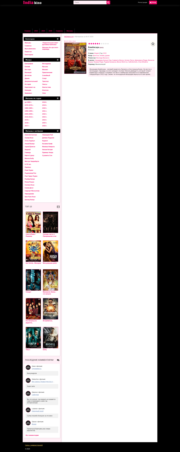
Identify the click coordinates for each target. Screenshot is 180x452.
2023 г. (44, 117)
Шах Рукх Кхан (30, 197)
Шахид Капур (29, 200)
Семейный (46, 75)
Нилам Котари (47, 149)
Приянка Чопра (47, 152)
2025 (43, 31)
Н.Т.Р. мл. (28, 164)
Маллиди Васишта (102, 58)
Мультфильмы (30, 49)
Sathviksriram (132, 62)
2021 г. (44, 111)
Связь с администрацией (34, 445)
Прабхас (28, 167)
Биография (29, 64)
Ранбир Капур (30, 179)
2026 (50, 31)
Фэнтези (45, 90)
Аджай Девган (30, 147)
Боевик (27, 66)
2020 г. (44, 108)
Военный (28, 72)
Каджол (45, 141)
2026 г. (44, 126)
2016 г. (27, 123)
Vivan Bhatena (143, 62)
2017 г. (27, 126)
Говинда (28, 152)
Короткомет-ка (30, 87)
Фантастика (46, 87)
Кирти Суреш (29, 155)
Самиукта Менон (118, 60)
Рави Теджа (29, 170)
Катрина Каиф (47, 144)
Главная (27, 31)
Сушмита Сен (47, 155)
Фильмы (69, 31)
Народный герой (37, 411)
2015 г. (27, 120)
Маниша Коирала (48, 147)
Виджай (27, 149)
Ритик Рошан (29, 182)
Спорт (44, 78)
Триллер (45, 81)
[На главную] (35, 2)
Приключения (47, 72)
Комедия (28, 90)
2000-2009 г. (29, 114)
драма (107, 55)
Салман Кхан (29, 185)
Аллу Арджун (30, 141)
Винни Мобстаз (122, 62)
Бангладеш (29, 54)
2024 (36, 31)
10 (108, 44)
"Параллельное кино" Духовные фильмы (50, 43)
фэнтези (96, 55)
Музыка (45, 66)
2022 (105, 53)
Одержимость (36, 369)
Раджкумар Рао (30, 173)
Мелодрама (46, 64)
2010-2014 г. (29, 117)
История (28, 84)
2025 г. (44, 123)
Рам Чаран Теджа (31, 176)
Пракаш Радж (98, 62)
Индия (96, 53)
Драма (27, 78)
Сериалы (59, 31)
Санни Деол (29, 188)
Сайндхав (35, 395)
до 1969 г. (28, 102)
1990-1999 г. (29, 111)
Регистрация (142, 2)
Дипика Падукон (48, 138)
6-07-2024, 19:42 (71, 41)
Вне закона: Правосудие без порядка (45, 382)
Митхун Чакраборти (32, 161)
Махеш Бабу (29, 158)
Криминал (28, 93)
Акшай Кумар (29, 144)
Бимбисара (95, 48)
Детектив (28, 75)
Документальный (31, 81)
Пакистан (28, 52)
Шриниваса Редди (141, 60)
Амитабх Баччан (31, 135)
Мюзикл (45, 69)
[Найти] (108, 2)
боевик (102, 55)
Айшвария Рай (47, 135)
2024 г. (44, 120)
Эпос (44, 93)
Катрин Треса (129, 60)
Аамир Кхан (29, 138)
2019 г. (44, 105)
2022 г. (44, 114)
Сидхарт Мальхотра (32, 191)
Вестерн (28, 69)
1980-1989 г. (29, 108)
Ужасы (44, 84)
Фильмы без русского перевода (50, 48)
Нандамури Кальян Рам (103, 60)
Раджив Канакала (110, 62)
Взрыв (34, 424)
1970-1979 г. (29, 105)
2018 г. (44, 102)
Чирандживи (29, 194)
